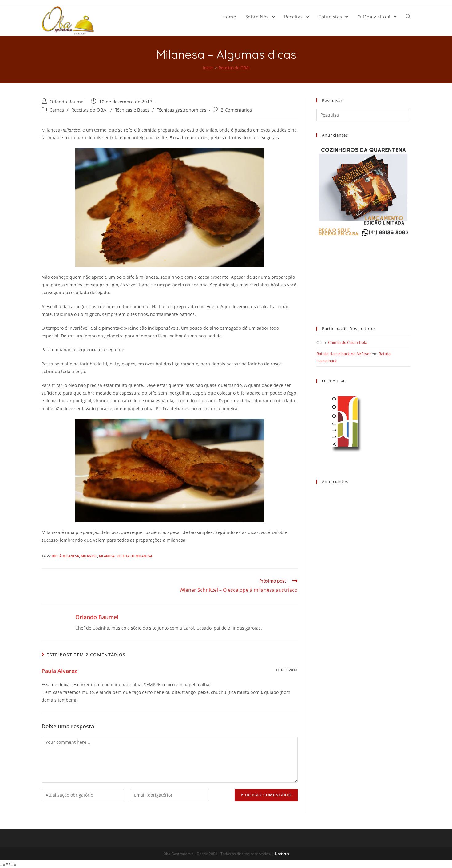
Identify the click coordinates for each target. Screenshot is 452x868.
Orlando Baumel (67, 102)
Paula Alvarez (59, 671)
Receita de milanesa (134, 556)
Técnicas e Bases (132, 110)
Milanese (89, 556)
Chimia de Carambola (347, 342)
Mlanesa (107, 556)
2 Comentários (236, 110)
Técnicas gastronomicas (181, 110)
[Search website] (408, 16)
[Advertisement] (363, 275)
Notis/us (282, 853)
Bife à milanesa (65, 556)
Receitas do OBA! (89, 110)
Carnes (57, 110)
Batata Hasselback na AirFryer (343, 353)
